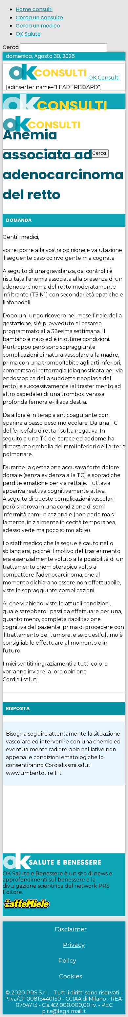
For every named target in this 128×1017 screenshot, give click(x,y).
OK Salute (28, 34)
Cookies (70, 976)
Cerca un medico (38, 25)
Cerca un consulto (39, 17)
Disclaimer (71, 929)
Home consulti (34, 9)
